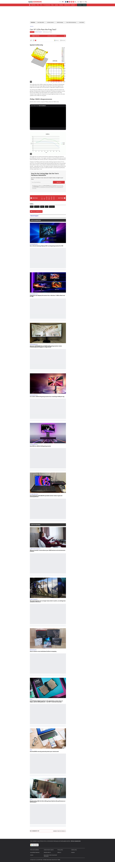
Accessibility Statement (34, 852)
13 (53, 197)
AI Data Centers (50, 22)
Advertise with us (47, 852)
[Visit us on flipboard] (73, 2)
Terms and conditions (34, 849)
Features (32, 32)
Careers (31, 855)
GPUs (41, 4)
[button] (84, 1)
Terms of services (46, 185)
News (52, 4)
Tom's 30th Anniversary (71, 22)
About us (59, 852)
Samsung (37, 206)
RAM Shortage (60, 22)
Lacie (47, 206)
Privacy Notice (36, 186)
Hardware (52, 206)
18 (51, 199)
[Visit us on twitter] (67, 2)
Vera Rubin (81, 22)
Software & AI (67, 4)
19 (53, 199)
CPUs (38, 4)
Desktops (61, 4)
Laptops (56, 4)
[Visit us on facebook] (65, 2)
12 (51, 197)
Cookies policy (74, 849)
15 (44, 199)
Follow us (57, 40)
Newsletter (63, 40)
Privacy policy (60, 849)
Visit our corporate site (75, 841)
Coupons (73, 4)
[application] (48, 117)
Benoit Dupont (39, 31)
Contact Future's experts (49, 849)
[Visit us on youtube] (71, 2)
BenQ (31, 206)
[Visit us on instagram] (69, 2)
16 (46, 199)
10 (46, 197)
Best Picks (33, 4)
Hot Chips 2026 (41, 22)
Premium (80, 5)
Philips (42, 206)
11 (49, 197)
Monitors (31, 26)
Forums (84, 5)
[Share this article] (31, 40)
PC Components (47, 4)
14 (41, 199)
